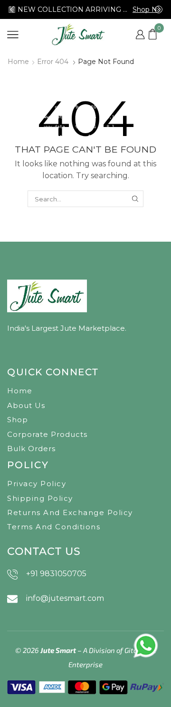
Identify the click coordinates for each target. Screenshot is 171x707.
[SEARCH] (135, 198)
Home (18, 61)
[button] (12, 9)
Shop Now (147, 9)
